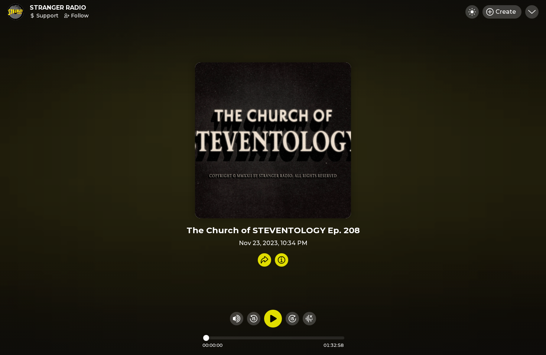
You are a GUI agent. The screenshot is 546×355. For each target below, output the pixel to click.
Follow (80, 15)
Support (47, 15)
